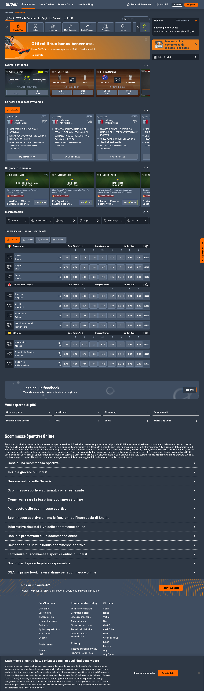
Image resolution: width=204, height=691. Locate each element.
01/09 (70, 18)
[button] (139, 4)
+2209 (146, 296)
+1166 (146, 325)
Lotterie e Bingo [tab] (85, 4)
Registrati (37, 55)
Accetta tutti (168, 673)
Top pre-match (13, 231)
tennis (123, 30)
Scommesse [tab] (28, 4)
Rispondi (189, 390)
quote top (18, 30)
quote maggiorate (88, 30)
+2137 (146, 364)
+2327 (146, 277)
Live (144, 30)
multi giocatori (70, 30)
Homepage (9, 12)
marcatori (53, 30)
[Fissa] (196, 21)
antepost (106, 30)
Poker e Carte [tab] (65, 4)
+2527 (146, 267)
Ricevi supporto (171, 588)
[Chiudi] (198, 672)
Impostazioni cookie (144, 673)
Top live (27, 231)
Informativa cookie (34, 688)
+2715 (146, 257)
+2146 (146, 306)
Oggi (44, 18)
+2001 (146, 354)
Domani (57, 18)
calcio (35, 30)
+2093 (146, 344)
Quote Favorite (28, 18)
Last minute (40, 231)
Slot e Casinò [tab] (46, 4)
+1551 (146, 315)
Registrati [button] (191, 5)
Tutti (11, 18)
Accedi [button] (177, 5)
